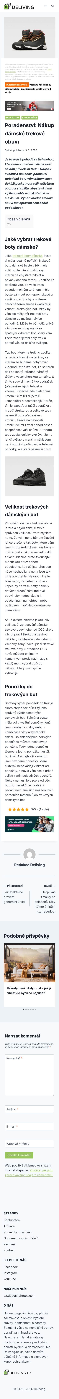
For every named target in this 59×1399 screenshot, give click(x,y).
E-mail (12, 1126)
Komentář (14, 1058)
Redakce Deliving (29, 865)
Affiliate (9, 1226)
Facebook (11, 1267)
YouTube (10, 1279)
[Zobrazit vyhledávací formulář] (52, 6)
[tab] (23, 1009)
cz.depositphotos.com (19, 1295)
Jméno (12, 1109)
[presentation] (29, 962)
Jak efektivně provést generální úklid (14, 894)
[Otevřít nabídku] (45, 6)
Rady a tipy (12, 117)
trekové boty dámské (28, 256)
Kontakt (9, 1250)
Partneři (9, 1244)
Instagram (11, 1273)
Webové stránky (17, 1144)
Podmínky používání (18, 1232)
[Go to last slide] (8, 975)
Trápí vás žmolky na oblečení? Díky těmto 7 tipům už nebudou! (44, 898)
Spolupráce (30, 117)
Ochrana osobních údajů (21, 1238)
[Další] (50, 975)
